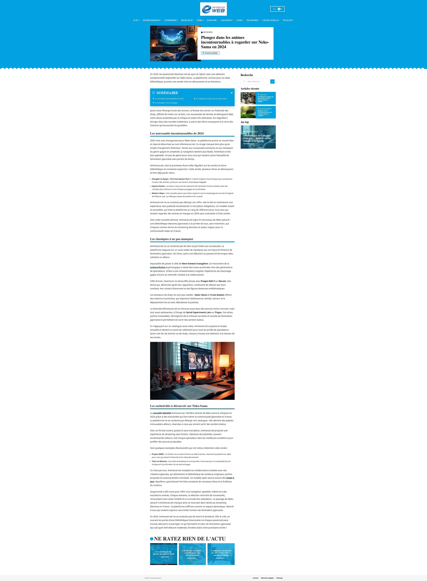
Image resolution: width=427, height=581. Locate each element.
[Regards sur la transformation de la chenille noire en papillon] (248, 112)
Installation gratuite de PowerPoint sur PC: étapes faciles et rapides (265, 99)
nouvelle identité (162, 413)
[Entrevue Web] (213, 9)
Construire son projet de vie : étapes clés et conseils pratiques (221, 553)
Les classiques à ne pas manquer (166, 102)
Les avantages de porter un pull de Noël (163, 552)
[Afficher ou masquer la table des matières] (205, 93)
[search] (274, 9)
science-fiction (157, 267)
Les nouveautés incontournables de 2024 (169, 98)
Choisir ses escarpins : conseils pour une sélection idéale (192, 553)
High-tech (263, 95)
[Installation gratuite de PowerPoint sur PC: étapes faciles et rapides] (248, 98)
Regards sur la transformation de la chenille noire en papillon (265, 113)
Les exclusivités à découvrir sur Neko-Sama (211, 98)
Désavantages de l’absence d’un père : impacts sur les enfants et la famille (257, 138)
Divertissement (211, 53)
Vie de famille (251, 132)
